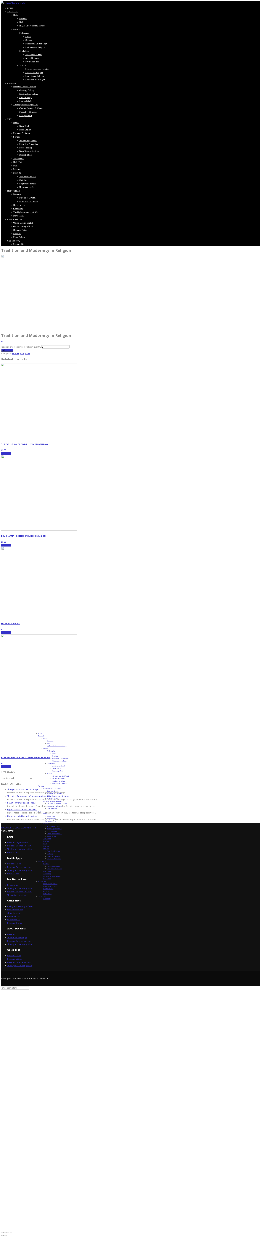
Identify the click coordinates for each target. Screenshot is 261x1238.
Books (16, 122)
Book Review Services (29, 151)
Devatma (23, 19)
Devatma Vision (20, 230)
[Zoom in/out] (11, 1232)
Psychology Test (32, 62)
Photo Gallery (19, 237)
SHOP (10, 119)
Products (17, 173)
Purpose (11, 83)
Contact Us (13, 241)
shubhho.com (13, 913)
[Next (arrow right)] (5, 1235)
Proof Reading (25, 148)
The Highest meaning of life (25, 212)
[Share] (5, 1232)
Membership (18, 244)
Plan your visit (25, 115)
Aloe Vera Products (27, 176)
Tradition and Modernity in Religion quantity (21, 346)
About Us (12, 12)
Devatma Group (14, 923)
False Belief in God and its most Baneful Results (25, 757)
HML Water (18, 162)
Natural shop (13, 852)
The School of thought (17, 937)
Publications (14, 219)
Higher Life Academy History (32, 26)
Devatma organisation (17, 842)
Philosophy (24, 33)
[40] (39, 329)
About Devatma (32, 58)
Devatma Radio (14, 863)
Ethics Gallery (25, 97)
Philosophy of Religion (35, 47)
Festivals (17, 234)
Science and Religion (34, 73)
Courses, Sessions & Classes (31, 108)
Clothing (23, 180)
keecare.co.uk (13, 919)
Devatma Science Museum (24, 87)
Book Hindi (24, 126)
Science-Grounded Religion (37, 69)
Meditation (13, 191)
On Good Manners (10, 623)
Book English (25, 130)
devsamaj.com (14, 916)
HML (21, 22)
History (16, 15)
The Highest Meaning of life (19, 849)
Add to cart (7, 350)
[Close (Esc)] (2, 1232)
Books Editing (25, 155)
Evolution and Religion (35, 80)
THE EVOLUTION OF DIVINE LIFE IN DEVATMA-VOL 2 (25, 444)
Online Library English (23, 223)
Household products (27, 187)
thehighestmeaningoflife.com (20, 906)
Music (15, 166)
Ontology (29, 40)
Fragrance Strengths (27, 184)
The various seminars (17, 895)
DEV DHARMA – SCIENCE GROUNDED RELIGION (23, 536)
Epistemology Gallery (28, 94)
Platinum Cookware (21, 133)
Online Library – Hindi (23, 226)
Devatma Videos (14, 959)
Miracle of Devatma (27, 198)
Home (10, 8)
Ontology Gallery (26, 90)
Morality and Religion (34, 76)
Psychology (24, 51)
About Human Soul (33, 55)
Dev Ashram (12, 885)
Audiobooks (18, 158)
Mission (16, 29)
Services (16, 137)
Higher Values (19, 205)
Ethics (28, 37)
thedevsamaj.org (15, 909)
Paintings (17, 169)
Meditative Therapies (28, 112)
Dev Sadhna (18, 216)
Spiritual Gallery (26, 101)
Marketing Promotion (28, 144)
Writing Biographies (28, 140)
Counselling (18, 209)
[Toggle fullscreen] (8, 1232)
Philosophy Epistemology (36, 44)
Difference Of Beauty (28, 201)
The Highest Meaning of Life (25, 105)
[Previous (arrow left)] (2, 1235)
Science (22, 65)
